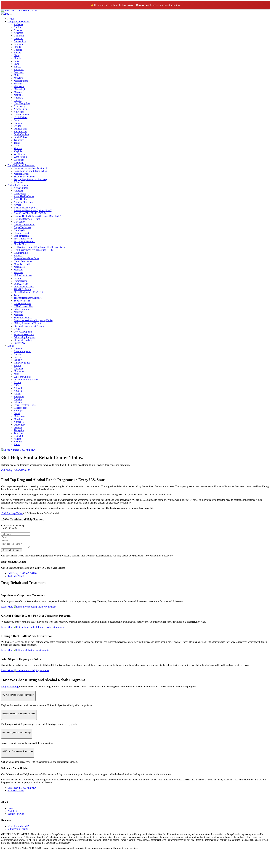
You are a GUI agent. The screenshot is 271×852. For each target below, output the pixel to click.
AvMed (17, 204)
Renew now (143, 5)
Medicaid (18, 269)
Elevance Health (22, 233)
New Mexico (20, 109)
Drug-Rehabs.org (10, 686)
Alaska (17, 27)
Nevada (17, 100)
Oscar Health (20, 281)
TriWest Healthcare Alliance (28, 297)
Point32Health (21, 283)
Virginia (18, 151)
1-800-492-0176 (27, 449)
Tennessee (19, 140)
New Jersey (19, 106)
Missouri (18, 92)
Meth (16, 374)
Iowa (16, 63)
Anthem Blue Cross (23, 202)
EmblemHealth (21, 235)
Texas (17, 142)
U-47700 (18, 436)
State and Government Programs (30, 326)
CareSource (19, 221)
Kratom (17, 382)
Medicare (18, 272)
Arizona (18, 30)
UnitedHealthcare (22, 303)
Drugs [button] (11, 345)
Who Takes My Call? (18, 826)
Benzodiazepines (22, 351)
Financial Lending (23, 340)
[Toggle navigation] (11, 14)
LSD (16, 385)
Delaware (18, 44)
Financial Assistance (24, 334)
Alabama (18, 24)
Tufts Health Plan (22, 300)
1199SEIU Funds (22, 289)
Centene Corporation (24, 224)
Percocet (18, 427)
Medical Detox (21, 173)
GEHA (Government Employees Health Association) (40, 247)
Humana (18, 255)
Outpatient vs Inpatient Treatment (30, 168)
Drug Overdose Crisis (24, 405)
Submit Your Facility (18, 829)
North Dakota (20, 117)
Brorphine (19, 396)
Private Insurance (22, 309)
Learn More (7, 606)
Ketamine (18, 368)
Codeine (18, 399)
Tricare (17, 295)
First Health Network (24, 241)
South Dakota (20, 137)
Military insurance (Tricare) (27, 323)
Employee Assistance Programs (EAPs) (33, 320)
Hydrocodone (20, 407)
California (19, 35)
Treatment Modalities (24, 176)
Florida (17, 47)
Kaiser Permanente (23, 261)
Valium (17, 438)
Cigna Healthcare (22, 227)
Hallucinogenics (22, 362)
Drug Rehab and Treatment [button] (21, 165)
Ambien (18, 391)
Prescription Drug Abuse (26, 379)
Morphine (19, 419)
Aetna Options (21, 188)
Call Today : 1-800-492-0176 (15, 470)
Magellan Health (22, 264)
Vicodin (18, 441)
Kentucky (19, 69)
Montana (18, 95)
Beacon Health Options (25, 207)
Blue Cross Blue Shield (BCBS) (30, 213)
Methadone (19, 416)
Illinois (17, 58)
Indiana (17, 61)
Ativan (17, 393)
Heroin (17, 365)
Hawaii (17, 52)
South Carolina (21, 134)
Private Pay (19, 343)
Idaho (16, 55)
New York (19, 111)
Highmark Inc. (21, 252)
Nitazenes (19, 422)
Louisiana (19, 72)
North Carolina (21, 114)
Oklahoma (19, 123)
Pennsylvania (20, 128)
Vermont (18, 148)
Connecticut (20, 41)
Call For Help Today (12, 513)
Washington (20, 154)
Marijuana (19, 371)
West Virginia (20, 157)
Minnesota (19, 86)
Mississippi (19, 89)
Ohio (16, 120)
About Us (12, 811)
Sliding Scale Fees (23, 317)
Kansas (17, 66)
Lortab (17, 413)
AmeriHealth (20, 199)
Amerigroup (20, 193)
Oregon (17, 126)
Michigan (18, 83)
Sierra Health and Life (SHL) (28, 292)
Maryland (18, 78)
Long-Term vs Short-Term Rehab (30, 171)
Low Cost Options (23, 331)
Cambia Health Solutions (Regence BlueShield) (37, 216)
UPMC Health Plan (23, 306)
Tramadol (18, 433)
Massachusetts (21, 80)
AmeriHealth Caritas (24, 196)
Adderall (18, 388)
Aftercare (18, 182)
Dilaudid (18, 402)
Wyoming (19, 162)
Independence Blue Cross (26, 258)
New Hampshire (22, 103)
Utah (16, 145)
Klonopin (18, 410)
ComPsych (19, 230)
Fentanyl (18, 359)
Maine (17, 75)
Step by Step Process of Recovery (30, 179)
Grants (17, 328)
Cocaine (18, 354)
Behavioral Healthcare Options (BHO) (33, 210)
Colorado (18, 38)
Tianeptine (19, 430)
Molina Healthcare (23, 275)
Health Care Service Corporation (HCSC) (34, 250)
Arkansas (18, 32)
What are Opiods (22, 376)
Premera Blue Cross (24, 286)
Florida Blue (20, 244)
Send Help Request (12, 550)
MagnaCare (19, 266)
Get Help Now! (16, 576)
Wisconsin (19, 159)
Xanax (17, 444)
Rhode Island (20, 131)
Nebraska (18, 97)
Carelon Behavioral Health (27, 219)
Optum (17, 278)
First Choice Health (23, 238)
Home (11, 18)
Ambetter (18, 190)
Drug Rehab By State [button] (18, 21)
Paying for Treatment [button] (18, 185)
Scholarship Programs (24, 337)
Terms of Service (16, 813)
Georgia (18, 49)
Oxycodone (19, 424)
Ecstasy (17, 357)
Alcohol (18, 348)
